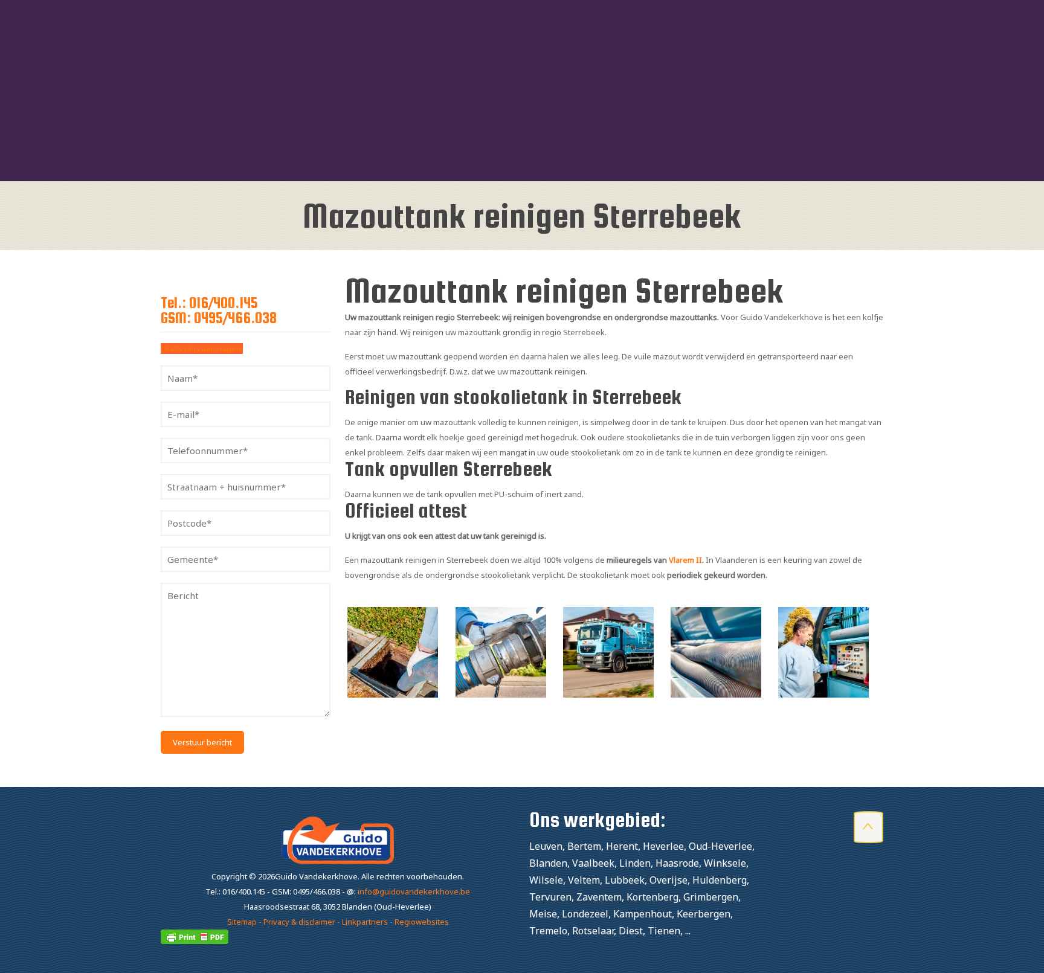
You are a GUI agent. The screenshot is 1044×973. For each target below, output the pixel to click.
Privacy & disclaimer (299, 921)
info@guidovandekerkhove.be (414, 891)
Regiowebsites (422, 921)
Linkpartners (365, 921)
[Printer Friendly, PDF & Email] (194, 941)
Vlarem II (685, 559)
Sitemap (242, 921)
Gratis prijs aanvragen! (202, 348)
